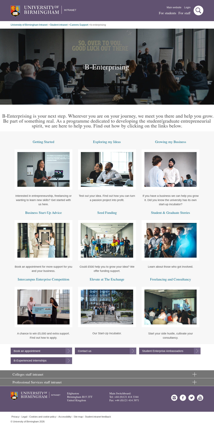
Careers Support (79, 24)
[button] (198, 10)
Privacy (15, 416)
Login (187, 7)
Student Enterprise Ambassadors (162, 351)
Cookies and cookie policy (42, 416)
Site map (78, 416)
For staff (184, 12)
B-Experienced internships (30, 360)
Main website (174, 7)
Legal (24, 416)
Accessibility (64, 416)
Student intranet (59, 24)
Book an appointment (27, 351)
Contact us (84, 351)
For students (167, 12)
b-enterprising (98, 24)
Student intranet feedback (98, 416)
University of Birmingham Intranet (29, 24)
